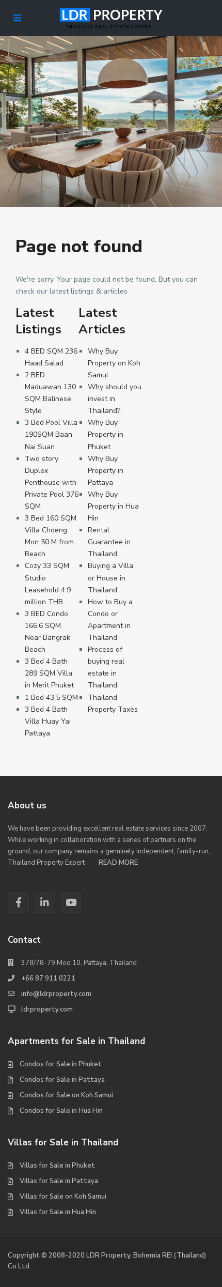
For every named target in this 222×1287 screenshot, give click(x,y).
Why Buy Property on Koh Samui (114, 363)
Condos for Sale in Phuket (61, 1064)
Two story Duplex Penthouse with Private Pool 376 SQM (51, 482)
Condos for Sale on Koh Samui (66, 1095)
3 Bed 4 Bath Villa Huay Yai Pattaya (48, 721)
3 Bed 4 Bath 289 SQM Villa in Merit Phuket (49, 673)
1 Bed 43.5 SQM (51, 697)
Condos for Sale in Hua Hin (61, 1110)
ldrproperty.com (47, 1009)
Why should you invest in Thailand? (114, 399)
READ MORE (118, 862)
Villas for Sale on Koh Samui (63, 1196)
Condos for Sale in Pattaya (62, 1079)
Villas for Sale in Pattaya (59, 1181)
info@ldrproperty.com (56, 994)
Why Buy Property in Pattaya (105, 470)
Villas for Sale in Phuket (57, 1165)
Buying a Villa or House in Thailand (110, 577)
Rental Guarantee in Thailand (109, 542)
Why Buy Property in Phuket (105, 434)
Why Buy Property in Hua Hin (113, 506)
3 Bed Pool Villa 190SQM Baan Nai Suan (51, 434)
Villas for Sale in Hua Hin (58, 1212)
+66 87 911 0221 (48, 978)
